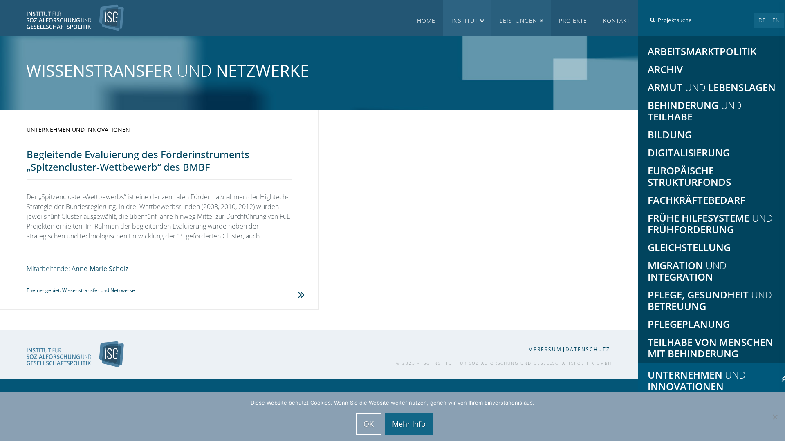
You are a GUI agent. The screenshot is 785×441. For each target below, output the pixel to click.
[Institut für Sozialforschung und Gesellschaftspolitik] (62, 17)
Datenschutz (587, 349)
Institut (464, 20)
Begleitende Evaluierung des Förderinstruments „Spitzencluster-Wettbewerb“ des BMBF (138, 160)
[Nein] (775, 417)
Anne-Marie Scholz (100, 268)
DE (762, 20)
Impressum (544, 349)
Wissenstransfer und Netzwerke (98, 290)
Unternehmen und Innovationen (78, 130)
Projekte (573, 20)
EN (776, 20)
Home (426, 20)
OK (368, 424)
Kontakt (616, 20)
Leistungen (518, 20)
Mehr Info (409, 424)
